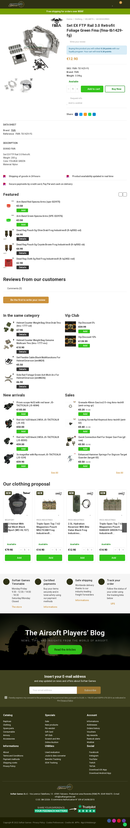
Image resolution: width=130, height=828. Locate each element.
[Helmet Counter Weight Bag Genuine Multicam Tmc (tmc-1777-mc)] (8, 344)
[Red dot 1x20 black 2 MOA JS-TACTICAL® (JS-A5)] (8, 423)
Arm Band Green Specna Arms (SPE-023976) (39, 216)
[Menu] (4, 4)
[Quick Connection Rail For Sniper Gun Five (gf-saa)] (70, 441)
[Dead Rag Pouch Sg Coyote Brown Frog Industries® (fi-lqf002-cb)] (8, 248)
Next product (124, 19)
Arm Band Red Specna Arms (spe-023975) (38, 202)
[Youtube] (119, 821)
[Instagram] (114, 821)
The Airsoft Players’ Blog (65, 633)
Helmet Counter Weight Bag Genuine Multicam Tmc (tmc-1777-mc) (35, 342)
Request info (76, 98)
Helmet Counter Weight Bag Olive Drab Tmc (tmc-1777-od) (38, 324)
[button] (6, 48)
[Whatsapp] (125, 824)
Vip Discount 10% (87, 337)
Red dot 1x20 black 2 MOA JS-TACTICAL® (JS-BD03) (37, 439)
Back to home (120, 19)
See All (54, 472)
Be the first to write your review (27, 300)
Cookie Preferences (55, 823)
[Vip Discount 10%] (70, 341)
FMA (76, 72)
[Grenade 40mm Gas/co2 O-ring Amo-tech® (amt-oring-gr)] (70, 406)
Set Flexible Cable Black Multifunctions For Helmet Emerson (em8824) (38, 359)
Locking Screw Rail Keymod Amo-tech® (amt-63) (102, 421)
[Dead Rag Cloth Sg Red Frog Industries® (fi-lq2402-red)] (8, 262)
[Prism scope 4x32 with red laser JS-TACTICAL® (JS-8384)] (8, 406)
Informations (50, 607)
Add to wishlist (75, 103)
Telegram (94, 114)
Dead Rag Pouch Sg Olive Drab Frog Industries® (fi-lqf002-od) (48, 230)
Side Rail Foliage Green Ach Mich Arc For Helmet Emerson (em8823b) (37, 376)
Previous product (116, 19)
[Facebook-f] (109, 821)
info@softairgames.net (65, 797)
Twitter (80, 114)
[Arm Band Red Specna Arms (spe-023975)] (8, 205)
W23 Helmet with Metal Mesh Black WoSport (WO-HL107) (17, 527)
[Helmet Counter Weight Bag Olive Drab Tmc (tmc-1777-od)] (8, 326)
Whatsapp (89, 114)
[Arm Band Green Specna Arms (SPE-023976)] (8, 220)
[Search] (106, 4)
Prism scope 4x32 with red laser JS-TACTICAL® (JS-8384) (35, 404)
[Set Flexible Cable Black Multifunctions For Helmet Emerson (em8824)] (8, 361)
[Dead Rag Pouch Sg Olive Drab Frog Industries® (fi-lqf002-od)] (8, 234)
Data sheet (9, 124)
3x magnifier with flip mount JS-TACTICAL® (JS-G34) (38, 456)
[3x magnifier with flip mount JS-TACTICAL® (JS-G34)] (8, 458)
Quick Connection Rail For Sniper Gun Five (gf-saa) (102, 439)
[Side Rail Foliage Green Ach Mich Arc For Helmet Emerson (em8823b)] (8, 378)
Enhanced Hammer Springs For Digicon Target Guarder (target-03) (102, 456)
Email (85, 114)
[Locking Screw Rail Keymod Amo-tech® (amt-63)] (70, 423)
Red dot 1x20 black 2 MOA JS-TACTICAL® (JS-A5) (37, 421)
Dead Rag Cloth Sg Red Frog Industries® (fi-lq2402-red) (45, 259)
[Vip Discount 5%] (70, 326)
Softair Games (25, 823)
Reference (8, 134)
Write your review (77, 42)
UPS (113, 603)
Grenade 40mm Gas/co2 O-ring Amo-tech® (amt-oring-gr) (101, 404)
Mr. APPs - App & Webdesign (84, 823)
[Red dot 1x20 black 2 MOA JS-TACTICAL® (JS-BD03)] (8, 441)
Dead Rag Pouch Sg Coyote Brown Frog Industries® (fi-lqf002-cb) (50, 244)
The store (17, 607)
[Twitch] (124, 821)
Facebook (76, 114)
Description (10, 143)
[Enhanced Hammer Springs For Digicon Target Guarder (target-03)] (70, 458)
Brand (6, 130)
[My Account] (125, 4)
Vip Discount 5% (86, 323)
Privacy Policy (67, 701)
